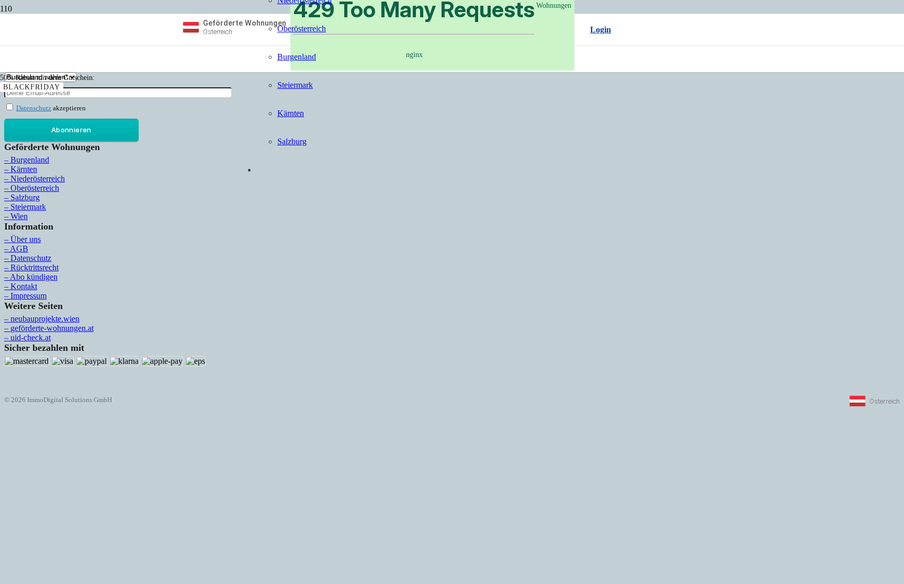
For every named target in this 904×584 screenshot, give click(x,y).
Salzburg (25, 197)
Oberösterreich (34, 188)
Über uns (25, 239)
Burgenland (29, 159)
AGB (19, 248)
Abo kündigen (34, 276)
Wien (19, 216)
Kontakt (23, 286)
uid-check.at (30, 337)
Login (600, 29)
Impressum (28, 295)
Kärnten (23, 169)
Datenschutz (33, 108)
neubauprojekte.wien (45, 318)
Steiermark (28, 206)
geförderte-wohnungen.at (52, 328)
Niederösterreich (37, 178)
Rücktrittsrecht (34, 267)
